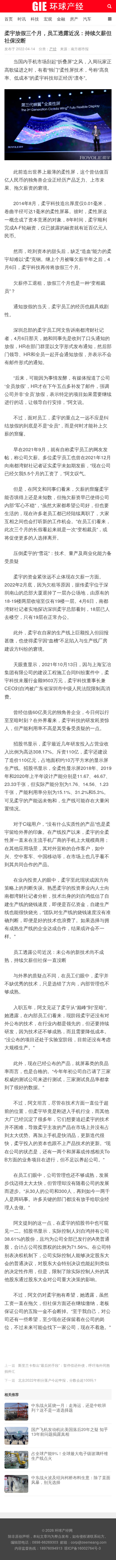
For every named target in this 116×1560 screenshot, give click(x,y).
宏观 (48, 19)
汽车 (87, 19)
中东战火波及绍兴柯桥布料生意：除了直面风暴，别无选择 (70, 1480)
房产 (74, 19)
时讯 (22, 19)
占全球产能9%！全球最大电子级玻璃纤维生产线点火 (69, 1456)
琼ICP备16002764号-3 (82, 1547)
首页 (8, 19)
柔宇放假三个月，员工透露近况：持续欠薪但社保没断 (58, 36)
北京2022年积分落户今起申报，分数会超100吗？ (57, 1380)
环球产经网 (58, 6)
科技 (35, 19)
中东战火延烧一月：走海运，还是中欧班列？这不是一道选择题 (68, 1408)
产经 (53, 48)
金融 (61, 19)
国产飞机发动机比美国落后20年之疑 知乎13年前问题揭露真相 (69, 1432)
